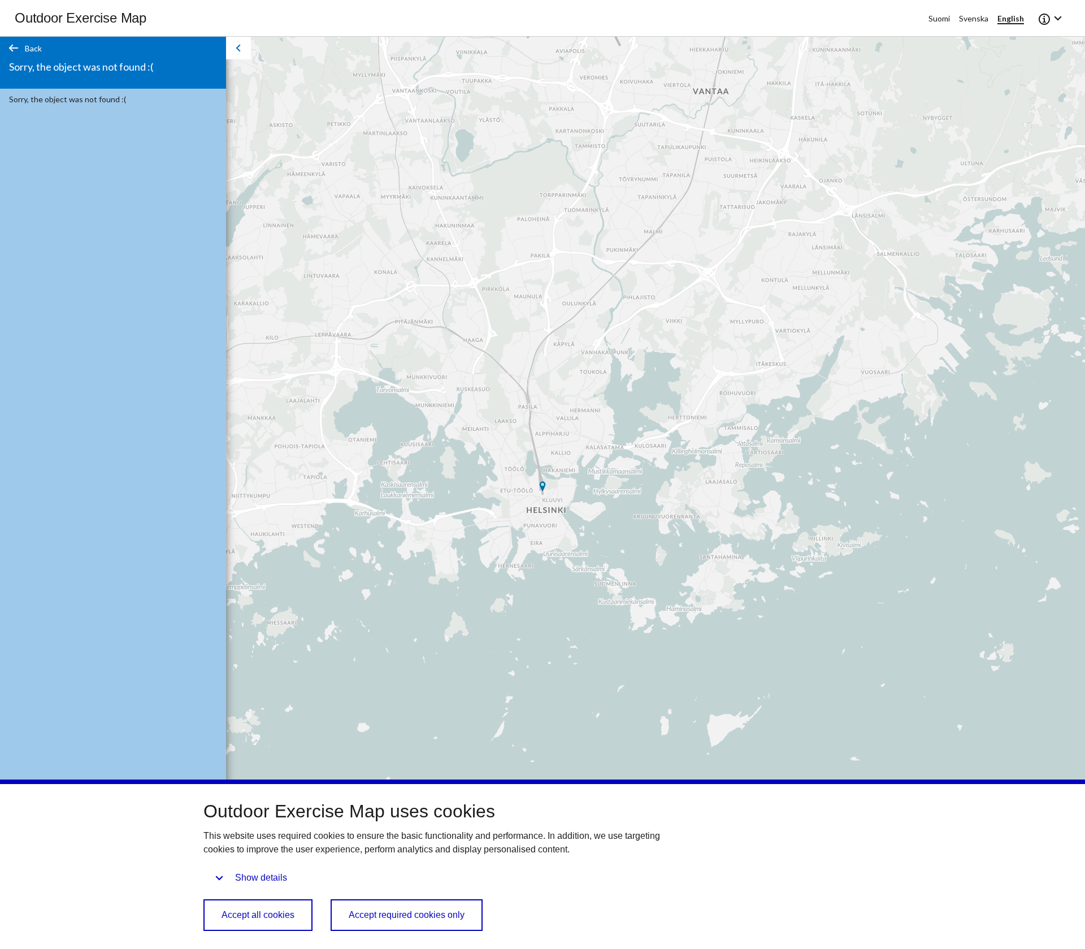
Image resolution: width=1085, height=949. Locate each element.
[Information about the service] (1051, 18)
